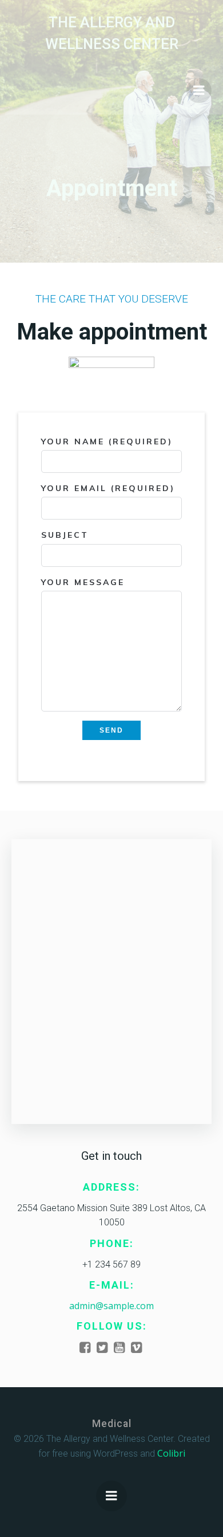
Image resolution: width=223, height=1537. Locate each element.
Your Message (83, 582)
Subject (65, 535)
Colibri (171, 1453)
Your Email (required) (108, 488)
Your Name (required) (107, 441)
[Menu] (199, 90)
